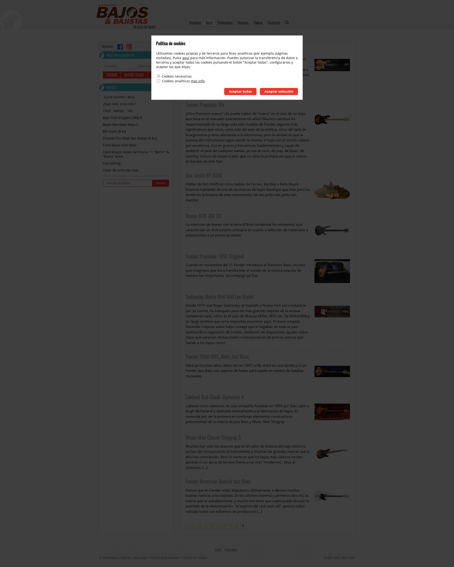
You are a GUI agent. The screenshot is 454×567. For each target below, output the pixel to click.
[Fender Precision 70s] (332, 135)
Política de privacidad (164, 557)
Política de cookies (194, 557)
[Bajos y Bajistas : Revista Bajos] (122, 15)
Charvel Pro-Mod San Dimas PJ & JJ (130, 138)
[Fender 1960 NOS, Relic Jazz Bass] (332, 371)
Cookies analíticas (176, 81)
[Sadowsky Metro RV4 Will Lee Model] (332, 321)
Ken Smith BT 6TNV (204, 175)
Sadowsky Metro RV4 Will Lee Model (220, 296)
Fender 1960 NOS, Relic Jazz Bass (217, 356)
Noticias (243, 23)
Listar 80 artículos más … (122, 170)
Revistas (195, 23)
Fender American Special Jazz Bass (218, 481)
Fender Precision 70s (205, 104)
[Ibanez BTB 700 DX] (332, 231)
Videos (258, 23)
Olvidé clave (134, 75)
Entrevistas (225, 23)
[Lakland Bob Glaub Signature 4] (332, 412)
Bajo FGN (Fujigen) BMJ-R (122, 117)
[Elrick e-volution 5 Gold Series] (332, 72)
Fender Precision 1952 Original (215, 256)
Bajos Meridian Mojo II (120, 124)
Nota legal (140, 557)
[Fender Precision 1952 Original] (332, 271)
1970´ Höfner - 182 (118, 111)
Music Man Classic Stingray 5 (213, 437)
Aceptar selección (279, 91)
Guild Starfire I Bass (119, 97)
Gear (209, 23)
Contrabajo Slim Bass (119, 145)
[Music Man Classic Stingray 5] (332, 454)
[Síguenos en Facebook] (120, 47)
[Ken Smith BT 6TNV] (332, 190)
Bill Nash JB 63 (114, 131)
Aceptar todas (240, 91)
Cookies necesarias (177, 76)
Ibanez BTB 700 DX (204, 215)
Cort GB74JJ (112, 163)
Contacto (274, 23)
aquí (185, 58)
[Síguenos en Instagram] (129, 47)
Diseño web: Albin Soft (339, 557)
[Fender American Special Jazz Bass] (332, 498)
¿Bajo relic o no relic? (119, 104)
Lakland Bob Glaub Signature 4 (215, 397)
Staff (218, 550)
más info (198, 81)
